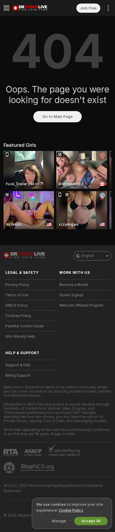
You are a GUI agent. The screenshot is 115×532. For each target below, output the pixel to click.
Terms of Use (16, 295)
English (88, 256)
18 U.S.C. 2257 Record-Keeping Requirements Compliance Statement (53, 488)
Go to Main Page (57, 116)
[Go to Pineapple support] (10, 467)
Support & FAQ (17, 365)
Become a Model (73, 285)
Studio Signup (71, 295)
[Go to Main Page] (35, 8)
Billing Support (17, 375)
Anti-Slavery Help (20, 336)
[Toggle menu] (6, 8)
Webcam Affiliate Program (81, 305)
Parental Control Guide (24, 326)
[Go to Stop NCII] (38, 467)
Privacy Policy (17, 285)
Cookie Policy (71, 510)
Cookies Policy (18, 316)
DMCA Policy (16, 305)
